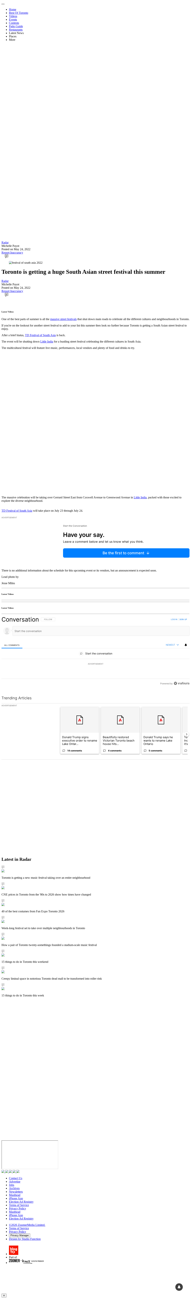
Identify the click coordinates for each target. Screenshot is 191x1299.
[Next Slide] (186, 734)
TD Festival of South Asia (40, 335)
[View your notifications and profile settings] (186, 645)
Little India (46, 341)
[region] (95, 651)
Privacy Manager (19, 1235)
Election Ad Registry (21, 1201)
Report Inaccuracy (12, 252)
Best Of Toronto (18, 12)
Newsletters (16, 1191)
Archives (14, 1188)
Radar (5, 242)
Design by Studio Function (25, 1239)
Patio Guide (16, 26)
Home (12, 9)
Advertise (14, 1181)
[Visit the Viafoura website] (182, 683)
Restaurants (16, 29)
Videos (13, 16)
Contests (14, 22)
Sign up (183, 619)
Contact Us (15, 1178)
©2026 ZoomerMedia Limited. (27, 1224)
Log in (174, 619)
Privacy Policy (17, 1208)
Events (13, 19)
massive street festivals (63, 319)
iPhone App (16, 1198)
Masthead (14, 1195)
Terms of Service (19, 1205)
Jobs (11, 1184)
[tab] (11, 645)
